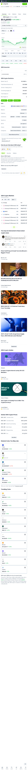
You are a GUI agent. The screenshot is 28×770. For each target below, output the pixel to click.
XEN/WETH (23, 205)
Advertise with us (5, 140)
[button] (24, 110)
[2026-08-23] (23, 53)
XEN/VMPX (23, 217)
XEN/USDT (23, 211)
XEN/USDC (23, 223)
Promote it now (18, 486)
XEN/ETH (23, 208)
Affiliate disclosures (5, 197)
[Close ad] (25, 453)
